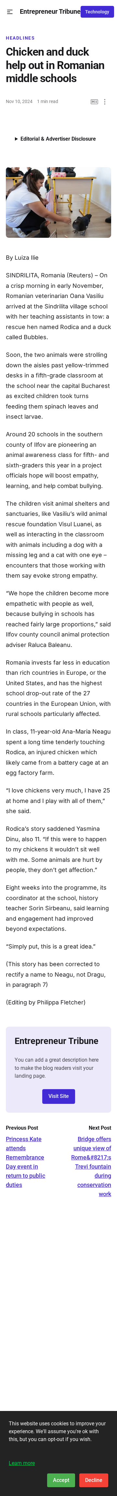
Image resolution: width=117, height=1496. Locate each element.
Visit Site (58, 1096)
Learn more (22, 1463)
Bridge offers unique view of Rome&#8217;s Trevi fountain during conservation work (91, 1166)
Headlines (20, 38)
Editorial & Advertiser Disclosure (58, 139)
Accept (61, 1480)
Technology (97, 11)
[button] (10, 12)
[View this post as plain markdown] (94, 102)
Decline (93, 1480)
